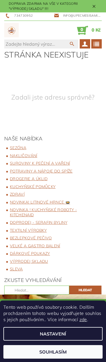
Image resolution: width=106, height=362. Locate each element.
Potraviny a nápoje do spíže (41, 171)
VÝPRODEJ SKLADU (29, 261)
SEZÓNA (18, 147)
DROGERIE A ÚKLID (28, 178)
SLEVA (16, 269)
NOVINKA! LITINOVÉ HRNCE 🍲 (40, 202)
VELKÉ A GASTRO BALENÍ (35, 245)
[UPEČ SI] (11, 30)
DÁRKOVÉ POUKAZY (30, 253)
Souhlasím (53, 352)
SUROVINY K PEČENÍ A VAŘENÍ (40, 163)
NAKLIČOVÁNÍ (23, 155)
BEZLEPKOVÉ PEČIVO (31, 237)
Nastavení (53, 334)
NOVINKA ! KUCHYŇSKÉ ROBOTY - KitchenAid (43, 212)
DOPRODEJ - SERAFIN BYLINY (38, 222)
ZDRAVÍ (17, 194)
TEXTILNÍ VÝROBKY (28, 230)
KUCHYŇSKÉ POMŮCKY (32, 186)
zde (83, 319)
